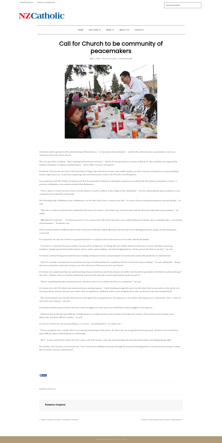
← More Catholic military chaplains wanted (58, 419)
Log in (123, 439)
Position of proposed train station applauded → (162, 419)
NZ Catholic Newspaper (41, 15)
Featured (52, 389)
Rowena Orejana (110, 58)
